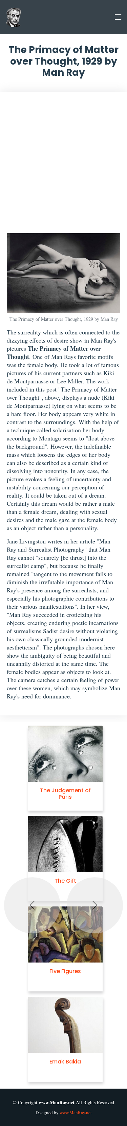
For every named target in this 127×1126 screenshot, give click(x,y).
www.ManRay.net (76, 1112)
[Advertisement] (63, 166)
